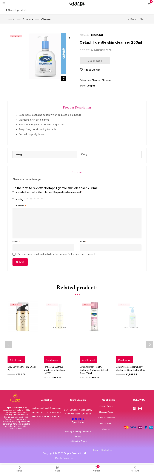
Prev (133, 19)
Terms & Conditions (106, 418)
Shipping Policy (106, 412)
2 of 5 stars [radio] (32, 199)
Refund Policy (106, 423)
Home (11, 19)
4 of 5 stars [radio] (39, 199)
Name (16, 241)
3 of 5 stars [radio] (35, 199)
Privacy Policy (106, 406)
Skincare (28, 19)
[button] (16, 359)
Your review (19, 205)
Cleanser (46, 19)
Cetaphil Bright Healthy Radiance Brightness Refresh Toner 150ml (94, 370)
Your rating (18, 199)
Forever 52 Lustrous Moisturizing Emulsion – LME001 (55, 370)
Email (83, 241)
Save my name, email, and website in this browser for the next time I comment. (56, 254)
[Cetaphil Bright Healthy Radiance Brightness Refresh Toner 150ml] (95, 316)
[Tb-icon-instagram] (140, 408)
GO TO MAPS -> (78, 419)
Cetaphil (91, 85)
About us (106, 429)
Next (142, 19)
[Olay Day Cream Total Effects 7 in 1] (23, 316)
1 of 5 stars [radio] (28, 199)
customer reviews (101, 49)
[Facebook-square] (134, 408)
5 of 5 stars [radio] (42, 199)
